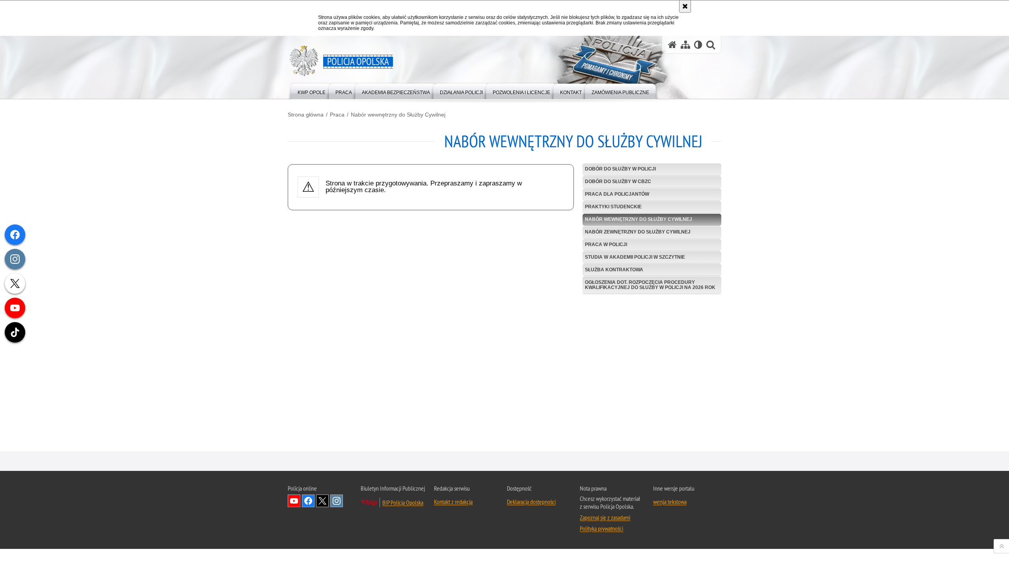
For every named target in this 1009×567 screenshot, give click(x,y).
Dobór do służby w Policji (620, 169)
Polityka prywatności (601, 528)
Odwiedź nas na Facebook (308, 501)
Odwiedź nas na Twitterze (322, 501)
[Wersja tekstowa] (698, 45)
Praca (337, 114)
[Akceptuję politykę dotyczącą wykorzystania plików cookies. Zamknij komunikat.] (685, 6)
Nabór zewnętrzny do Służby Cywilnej (638, 232)
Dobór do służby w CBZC (618, 181)
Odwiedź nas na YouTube (294, 501)
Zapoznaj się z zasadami (605, 517)
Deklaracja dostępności (531, 502)
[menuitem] (311, 90)
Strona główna (306, 114)
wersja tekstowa (670, 502)
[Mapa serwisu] (685, 45)
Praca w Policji (606, 244)
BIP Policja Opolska (402, 502)
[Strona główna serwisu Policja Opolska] (672, 45)
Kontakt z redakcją (453, 502)
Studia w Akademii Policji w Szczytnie (635, 257)
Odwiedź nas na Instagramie (336, 501)
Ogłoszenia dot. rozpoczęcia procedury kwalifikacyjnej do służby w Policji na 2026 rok (650, 285)
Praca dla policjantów (617, 194)
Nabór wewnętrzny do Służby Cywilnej (398, 114)
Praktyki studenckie (613, 206)
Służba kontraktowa (614, 269)
